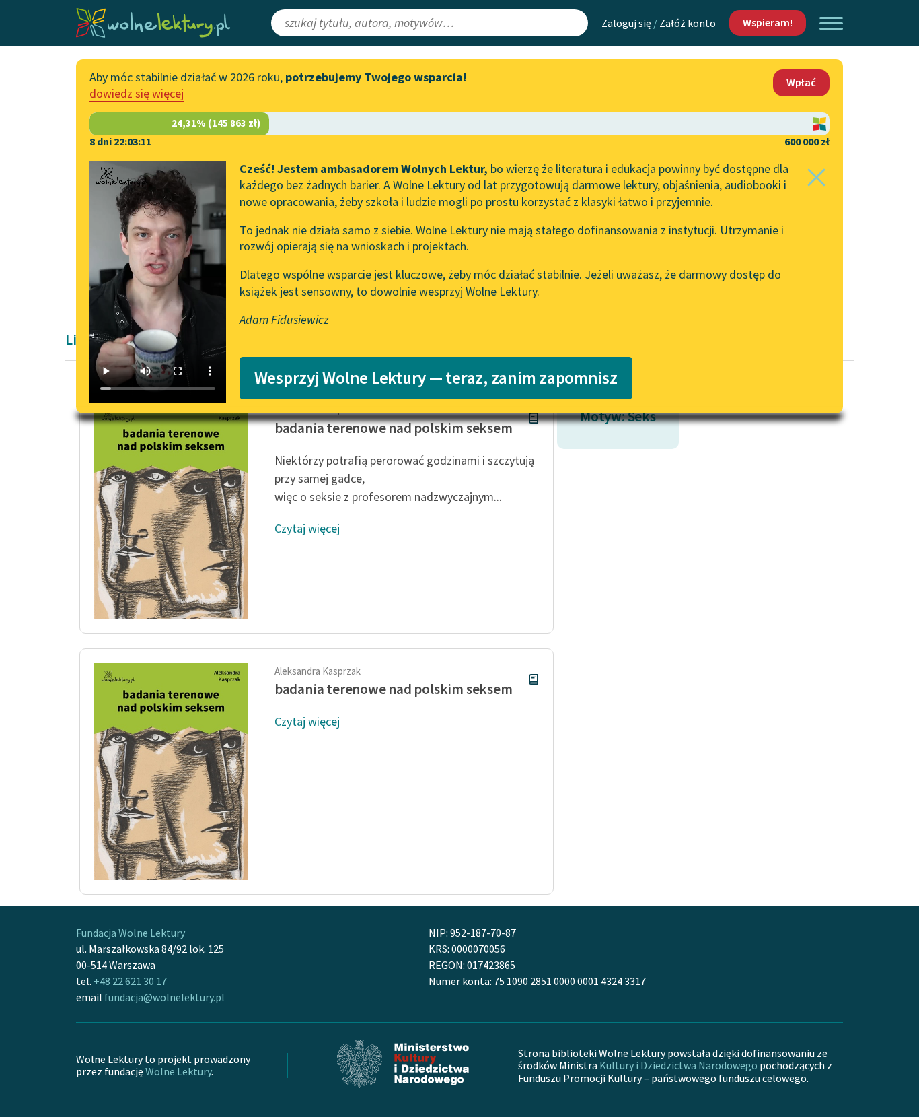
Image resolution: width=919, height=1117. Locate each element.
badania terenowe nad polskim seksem (393, 428)
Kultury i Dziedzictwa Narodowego (678, 1065)
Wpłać (801, 82)
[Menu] (831, 23)
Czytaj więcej (307, 528)
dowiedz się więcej (136, 93)
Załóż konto (687, 23)
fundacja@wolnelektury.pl (164, 997)
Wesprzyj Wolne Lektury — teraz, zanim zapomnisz (436, 377)
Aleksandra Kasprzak (317, 671)
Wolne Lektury (178, 1071)
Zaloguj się (626, 23)
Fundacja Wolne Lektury (130, 932)
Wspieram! (768, 22)
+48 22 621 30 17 (130, 981)
